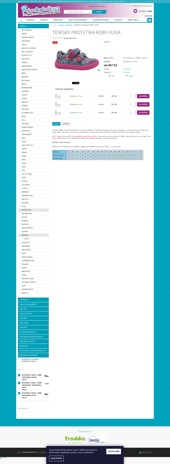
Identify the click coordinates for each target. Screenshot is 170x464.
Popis (56, 124)
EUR (150, 16)
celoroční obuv (101, 20)
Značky (23, 26)
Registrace (147, 6)
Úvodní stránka (20, 20)
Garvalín (26, 131)
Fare (24, 116)
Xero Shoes (27, 257)
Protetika (26, 210)
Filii (23, 120)
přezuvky (58, 20)
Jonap (24, 152)
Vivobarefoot (28, 261)
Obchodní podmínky (29, 355)
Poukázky (24, 346)
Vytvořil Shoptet (147, 452)
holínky (118, 20)
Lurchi (25, 181)
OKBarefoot (27, 196)
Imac (24, 138)
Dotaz (131, 76)
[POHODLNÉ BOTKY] (40, 11)
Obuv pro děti (26, 314)
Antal (24, 44)
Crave (24, 95)
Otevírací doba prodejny (31, 337)
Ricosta (25, 224)
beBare (25, 77)
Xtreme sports (29, 282)
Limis (24, 177)
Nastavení (56, 458)
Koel (24, 167)
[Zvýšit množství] (135, 95)
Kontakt (23, 327)
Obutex (25, 199)
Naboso (25, 192)
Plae (24, 206)
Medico (25, 293)
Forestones (27, 127)
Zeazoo (25, 264)
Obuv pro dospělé (78, 20)
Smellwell (27, 250)
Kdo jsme (24, 323)
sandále (30, 20)
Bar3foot (26, 271)
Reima (24, 217)
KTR (23, 170)
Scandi (25, 231)
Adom (24, 34)
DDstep (25, 102)
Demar (25, 106)
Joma (24, 156)
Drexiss (25, 109)
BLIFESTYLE (27, 55)
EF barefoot (28, 113)
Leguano (26, 185)
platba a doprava (27, 332)
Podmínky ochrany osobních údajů (30, 360)
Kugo (24, 163)
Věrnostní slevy (27, 341)
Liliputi (25, 188)
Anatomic (26, 41)
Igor (24, 142)
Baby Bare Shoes (29, 70)
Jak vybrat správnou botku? (33, 351)
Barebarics (27, 66)
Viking (24, 268)
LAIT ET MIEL (27, 174)
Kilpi (24, 286)
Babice (25, 62)
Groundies (27, 134)
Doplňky (24, 318)
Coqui (24, 98)
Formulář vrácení (85, 431)
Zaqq (24, 275)
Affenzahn (27, 30)
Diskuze (66, 124)
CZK (146, 16)
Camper (25, 91)
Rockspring (27, 228)
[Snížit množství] (135, 97)
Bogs (24, 84)
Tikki (24, 253)
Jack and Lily (28, 145)
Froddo (25, 124)
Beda (24, 73)
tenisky (44, 20)
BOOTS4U (26, 59)
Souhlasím (113, 451)
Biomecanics (27, 289)
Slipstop (26, 243)
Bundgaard (27, 88)
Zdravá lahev (28, 278)
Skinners (26, 246)
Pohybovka (27, 213)
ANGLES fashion (29, 48)
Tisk (112, 76)
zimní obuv (133, 20)
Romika (25, 221)
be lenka (26, 80)
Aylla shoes (27, 52)
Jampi (24, 149)
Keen (24, 160)
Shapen (25, 235)
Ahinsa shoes (28, 37)
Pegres (25, 203)
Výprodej (24, 300)
